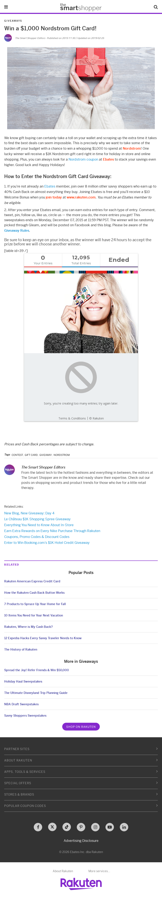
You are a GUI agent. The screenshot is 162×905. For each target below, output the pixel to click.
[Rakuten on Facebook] (38, 827)
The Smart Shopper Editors (30, 38)
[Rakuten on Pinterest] (81, 827)
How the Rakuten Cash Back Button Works (34, 593)
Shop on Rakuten (81, 727)
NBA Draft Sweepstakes (21, 704)
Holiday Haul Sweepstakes (23, 681)
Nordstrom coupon (83, 159)
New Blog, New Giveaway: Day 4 (29, 513)
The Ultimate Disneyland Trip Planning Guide (36, 693)
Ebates (108, 159)
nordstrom (62, 455)
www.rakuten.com (81, 197)
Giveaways (13, 21)
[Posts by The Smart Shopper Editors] (8, 38)
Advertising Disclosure (81, 840)
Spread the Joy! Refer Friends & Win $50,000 (36, 670)
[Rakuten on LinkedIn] (124, 827)
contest (17, 455)
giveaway (45, 455)
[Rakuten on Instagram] (95, 827)
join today (54, 197)
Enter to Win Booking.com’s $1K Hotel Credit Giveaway (47, 542)
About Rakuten (63, 871)
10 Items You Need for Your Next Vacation (33, 615)
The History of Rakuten (20, 649)
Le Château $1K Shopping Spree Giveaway (37, 519)
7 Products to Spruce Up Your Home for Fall (35, 604)
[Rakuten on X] (52, 827)
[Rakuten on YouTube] (109, 827)
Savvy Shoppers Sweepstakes (25, 715)
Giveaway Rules (16, 230)
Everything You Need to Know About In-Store (39, 525)
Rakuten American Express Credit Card (32, 581)
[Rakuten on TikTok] (66, 827)
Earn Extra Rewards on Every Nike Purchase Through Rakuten (52, 531)
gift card (31, 455)
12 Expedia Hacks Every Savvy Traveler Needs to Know (43, 638)
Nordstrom (132, 148)
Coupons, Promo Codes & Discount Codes (36, 537)
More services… (99, 871)
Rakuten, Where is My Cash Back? (28, 627)
